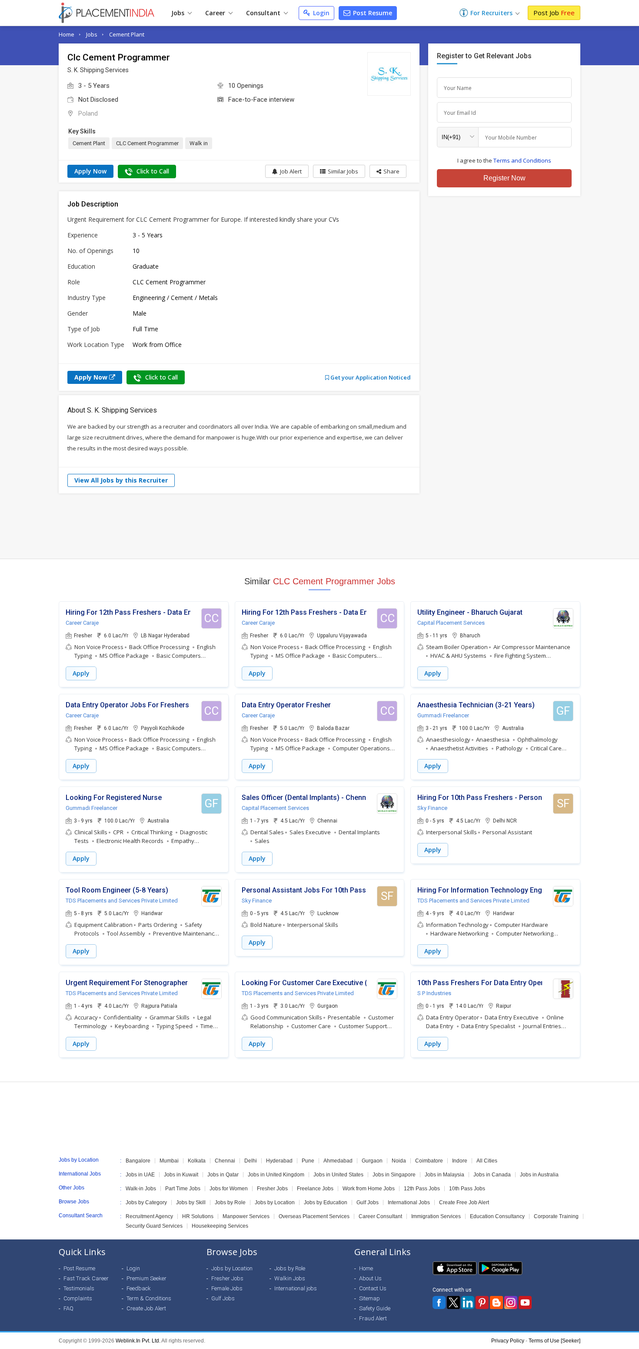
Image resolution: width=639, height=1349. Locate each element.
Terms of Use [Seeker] (554, 1341)
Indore (459, 1160)
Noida (399, 1160)
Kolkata (197, 1160)
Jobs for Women (229, 1188)
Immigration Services (436, 1216)
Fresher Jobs (272, 1188)
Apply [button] (81, 673)
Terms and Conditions (522, 160)
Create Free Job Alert (464, 1202)
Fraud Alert (373, 1318)
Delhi (250, 1160)
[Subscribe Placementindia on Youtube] (525, 1302)
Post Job (554, 12)
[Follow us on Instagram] (510, 1302)
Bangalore (138, 1160)
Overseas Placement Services (314, 1216)
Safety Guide (374, 1308)
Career (216, 13)
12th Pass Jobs (422, 1188)
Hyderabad (279, 1160)
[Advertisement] (319, 526)
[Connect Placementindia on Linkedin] (467, 1302)
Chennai (225, 1160)
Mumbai (169, 1160)
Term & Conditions (148, 1298)
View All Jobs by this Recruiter (121, 480)
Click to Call (152, 171)
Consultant (264, 13)
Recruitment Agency (149, 1216)
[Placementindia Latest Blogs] (496, 1302)
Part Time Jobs (182, 1188)
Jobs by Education (325, 1202)
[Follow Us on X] (453, 1302)
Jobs (178, 13)
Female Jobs (227, 1288)
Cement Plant (126, 34)
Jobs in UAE (140, 1174)
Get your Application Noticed (370, 377)
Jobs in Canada (492, 1174)
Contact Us (372, 1288)
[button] (387, 171)
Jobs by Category (146, 1202)
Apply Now (90, 171)
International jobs (295, 1288)
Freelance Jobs (315, 1188)
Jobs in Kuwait (181, 1174)
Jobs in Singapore (394, 1174)
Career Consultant (380, 1216)
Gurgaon (372, 1160)
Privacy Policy (507, 1341)
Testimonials (78, 1288)
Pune (308, 1160)
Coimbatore (429, 1160)
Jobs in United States (338, 1174)
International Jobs (409, 1202)
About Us (370, 1278)
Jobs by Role (230, 1202)
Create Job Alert (146, 1308)
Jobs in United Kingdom (276, 1174)
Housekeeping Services (220, 1226)
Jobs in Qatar (223, 1174)
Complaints (77, 1298)
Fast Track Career (86, 1278)
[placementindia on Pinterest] (482, 1302)
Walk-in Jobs (141, 1188)
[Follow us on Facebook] (439, 1302)
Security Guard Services (154, 1226)
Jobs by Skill (191, 1202)
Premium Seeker (146, 1278)
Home (66, 34)
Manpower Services (246, 1216)
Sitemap (369, 1298)
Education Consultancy (497, 1216)
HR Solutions (197, 1216)
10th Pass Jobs (467, 1188)
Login (320, 13)
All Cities (486, 1160)
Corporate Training (556, 1216)
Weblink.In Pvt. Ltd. (138, 1341)
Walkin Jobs (289, 1278)
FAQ (68, 1308)
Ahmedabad (338, 1160)
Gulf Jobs (367, 1202)
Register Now (504, 178)
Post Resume (371, 13)
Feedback (138, 1288)
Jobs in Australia (539, 1174)
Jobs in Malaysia (444, 1174)
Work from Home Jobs (369, 1188)
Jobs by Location (275, 1202)
